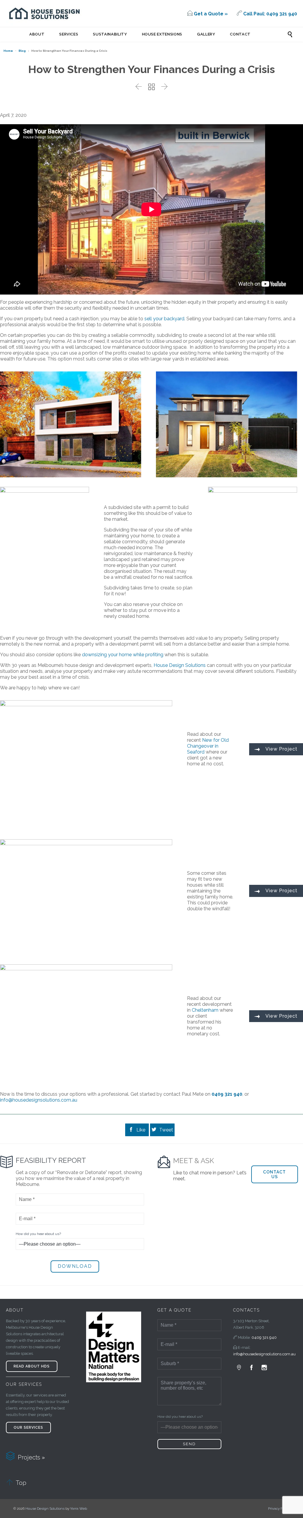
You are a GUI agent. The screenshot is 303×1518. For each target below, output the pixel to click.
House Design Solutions (180, 665)
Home (8, 50)
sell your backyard (164, 318)
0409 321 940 (264, 1337)
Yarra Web (78, 1508)
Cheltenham (205, 1010)
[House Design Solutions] (44, 13)
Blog (22, 50)
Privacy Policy (279, 1508)
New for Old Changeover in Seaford (208, 746)
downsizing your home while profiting (122, 654)
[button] (274, 1174)
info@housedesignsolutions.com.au (38, 1100)
